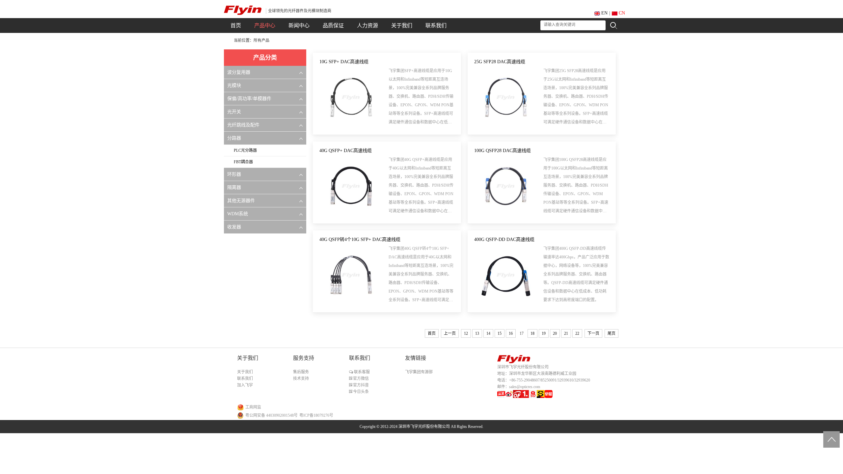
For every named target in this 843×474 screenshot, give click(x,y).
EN (604, 13)
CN (621, 13)
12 (466, 333)
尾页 (611, 333)
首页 (432, 333)
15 (500, 333)
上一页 (450, 333)
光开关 (234, 111)
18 (532, 333)
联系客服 (361, 372)
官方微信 (360, 379)
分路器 (234, 138)
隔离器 (234, 187)
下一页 (593, 333)
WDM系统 (237, 213)
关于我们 (245, 372)
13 (477, 333)
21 (566, 333)
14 (488, 333)
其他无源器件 (241, 200)
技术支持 (301, 378)
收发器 (234, 226)
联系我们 (245, 378)
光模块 (234, 85)
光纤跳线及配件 (243, 124)
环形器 (234, 174)
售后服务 (301, 372)
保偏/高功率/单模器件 (249, 98)
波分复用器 (238, 72)
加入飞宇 (245, 385)
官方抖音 (360, 385)
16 (511, 333)
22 (577, 333)
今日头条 (360, 392)
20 (555, 333)
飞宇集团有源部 (419, 372)
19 (544, 333)
